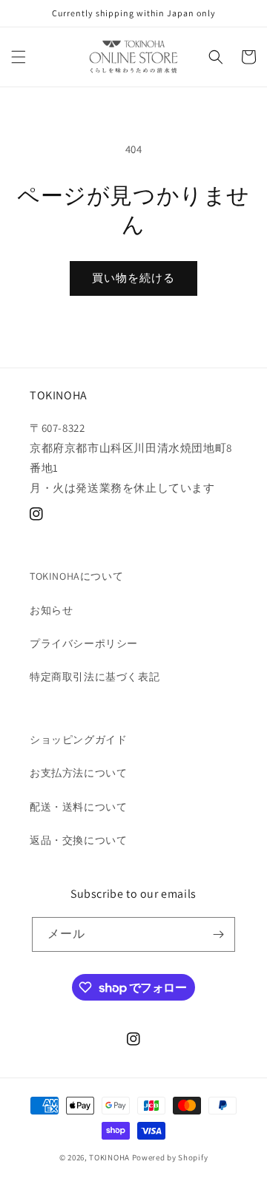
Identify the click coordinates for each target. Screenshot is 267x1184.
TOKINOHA (109, 1157)
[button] (18, 57)
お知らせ (51, 610)
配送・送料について (78, 806)
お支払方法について (78, 772)
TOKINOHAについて (76, 576)
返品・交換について (78, 840)
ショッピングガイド (78, 739)
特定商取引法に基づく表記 (94, 676)
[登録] (218, 934)
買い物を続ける (133, 278)
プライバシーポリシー (84, 643)
